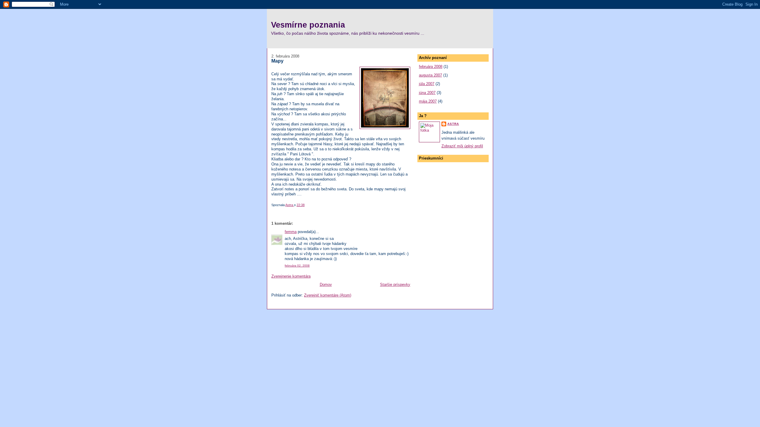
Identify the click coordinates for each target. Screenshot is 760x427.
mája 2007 (428, 101)
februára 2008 (430, 66)
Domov (326, 284)
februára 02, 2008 (297, 265)
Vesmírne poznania (308, 24)
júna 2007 (427, 92)
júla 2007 (426, 84)
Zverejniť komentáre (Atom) (327, 295)
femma (291, 232)
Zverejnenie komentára (291, 276)
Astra (453, 123)
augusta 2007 (430, 75)
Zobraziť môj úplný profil (462, 146)
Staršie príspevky (395, 284)
